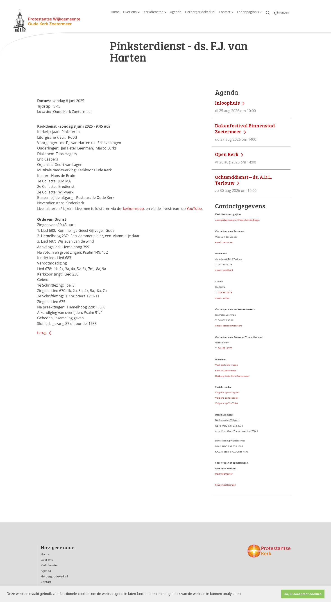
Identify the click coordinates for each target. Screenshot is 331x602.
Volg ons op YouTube (226, 403)
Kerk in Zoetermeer (225, 370)
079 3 (221, 292)
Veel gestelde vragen (226, 364)
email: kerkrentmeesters (228, 325)
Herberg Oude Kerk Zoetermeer (232, 375)
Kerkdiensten (153, 12)
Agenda (175, 12)
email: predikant (224, 269)
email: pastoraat (224, 242)
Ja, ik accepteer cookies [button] (303, 594)
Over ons (130, 12)
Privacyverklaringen (225, 484)
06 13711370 (225, 348)
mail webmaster (224, 473)
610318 (228, 292)
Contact (224, 12)
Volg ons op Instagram (227, 392)
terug (42, 332)
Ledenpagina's (248, 12)
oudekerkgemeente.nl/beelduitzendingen (237, 219)
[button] (243, 594)
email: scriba (222, 297)
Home (115, 12)
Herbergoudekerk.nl (200, 12)
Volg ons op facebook (226, 397)
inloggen (283, 13)
